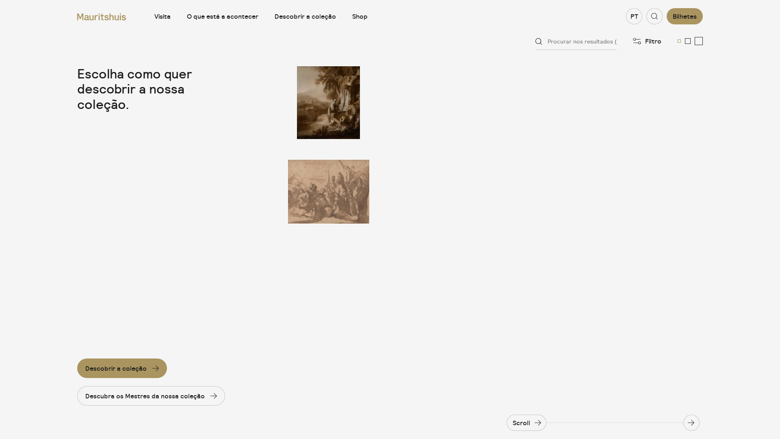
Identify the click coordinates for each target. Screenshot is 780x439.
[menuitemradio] (679, 41)
